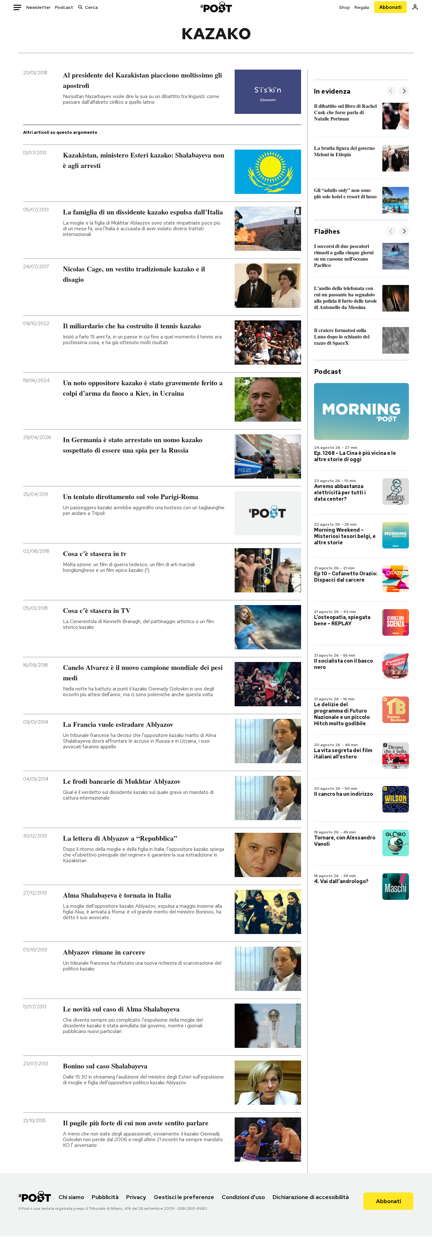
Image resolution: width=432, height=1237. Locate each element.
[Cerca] (80, 7)
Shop (344, 7)
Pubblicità (105, 1197)
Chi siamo (71, 1197)
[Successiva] (404, 91)
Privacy (136, 1197)
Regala (362, 7)
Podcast (64, 7)
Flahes (327, 231)
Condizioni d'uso (243, 1197)
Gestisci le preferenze (184, 1197)
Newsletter (38, 7)
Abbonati (390, 7)
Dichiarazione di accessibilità (311, 1197)
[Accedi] (415, 7)
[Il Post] (216, 7)
